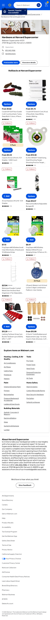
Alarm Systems (31, 387)
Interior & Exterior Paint (12, 387)
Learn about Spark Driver (11, 581)
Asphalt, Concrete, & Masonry (11, 413)
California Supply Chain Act (12, 554)
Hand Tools (30, 368)
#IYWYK (5, 599)
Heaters (6, 379)
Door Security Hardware (35, 394)
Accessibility (6, 527)
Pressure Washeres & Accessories (11, 399)
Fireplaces (7, 375)
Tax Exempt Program (9, 532)
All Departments (8, 496)
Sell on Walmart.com (9, 514)
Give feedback (25, 485)
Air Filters (7, 367)
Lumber (7, 430)
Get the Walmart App (9, 536)
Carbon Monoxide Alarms (35, 391)
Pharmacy (5, 590)
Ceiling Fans (8, 371)
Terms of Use (6, 545)
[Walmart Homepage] (10, 5)
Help (3, 518)
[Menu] (4, 5)
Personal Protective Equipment (33, 373)
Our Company (7, 509)
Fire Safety (30, 398)
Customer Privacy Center (11, 563)
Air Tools (29, 378)
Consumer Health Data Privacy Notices (16, 577)
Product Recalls (7, 523)
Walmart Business (8, 594)
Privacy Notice (7, 550)
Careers (5, 505)
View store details (29, 62)
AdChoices (6, 572)
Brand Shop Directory (9, 585)
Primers (6, 391)
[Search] (39, 5)
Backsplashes (9, 394)
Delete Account (7, 603)
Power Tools (30, 365)
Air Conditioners (10, 363)
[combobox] (28, 5)
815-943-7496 (10, 50)
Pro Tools (29, 361)
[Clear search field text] (35, 5)
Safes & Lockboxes (33, 402)
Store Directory (7, 500)
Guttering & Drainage (11, 426)
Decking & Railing (10, 418)
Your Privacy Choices (13, 559)
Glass (6, 422)
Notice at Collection (9, 568)
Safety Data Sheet (8, 541)
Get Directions (10, 54)
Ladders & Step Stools (12, 404)
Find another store (11, 62)
